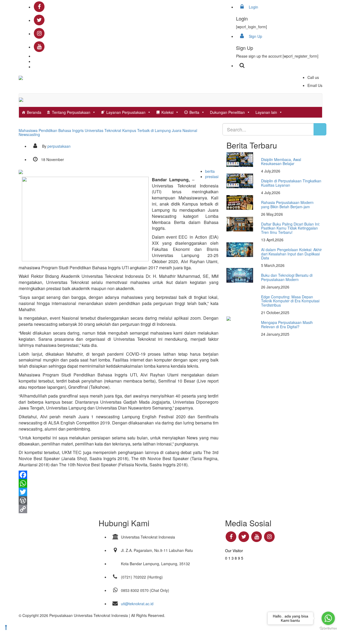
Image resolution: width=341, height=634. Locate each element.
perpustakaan (59, 146)
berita (210, 171)
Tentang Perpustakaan (71, 112)
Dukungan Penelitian (227, 112)
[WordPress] (118, 500)
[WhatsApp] (118, 483)
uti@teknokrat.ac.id (137, 603)
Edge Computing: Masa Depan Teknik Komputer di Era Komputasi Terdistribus (290, 301)
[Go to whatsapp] (328, 618)
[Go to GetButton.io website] (328, 628)
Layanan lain (266, 112)
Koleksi (167, 112)
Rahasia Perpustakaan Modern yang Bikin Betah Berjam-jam (287, 204)
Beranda (34, 112)
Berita (194, 112)
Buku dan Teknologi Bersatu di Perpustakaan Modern (286, 277)
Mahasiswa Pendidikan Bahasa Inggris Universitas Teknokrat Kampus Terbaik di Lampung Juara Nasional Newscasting (108, 132)
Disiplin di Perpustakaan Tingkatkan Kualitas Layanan (291, 182)
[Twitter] (118, 492)
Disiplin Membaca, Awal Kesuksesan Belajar (281, 161)
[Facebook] (118, 475)
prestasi (211, 176)
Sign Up (255, 36)
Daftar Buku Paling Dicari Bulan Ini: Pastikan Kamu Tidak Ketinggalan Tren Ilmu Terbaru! (290, 228)
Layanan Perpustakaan (125, 112)
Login (253, 7)
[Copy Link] (118, 509)
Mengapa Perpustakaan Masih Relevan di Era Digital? (287, 324)
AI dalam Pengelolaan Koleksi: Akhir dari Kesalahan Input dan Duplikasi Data (291, 253)
